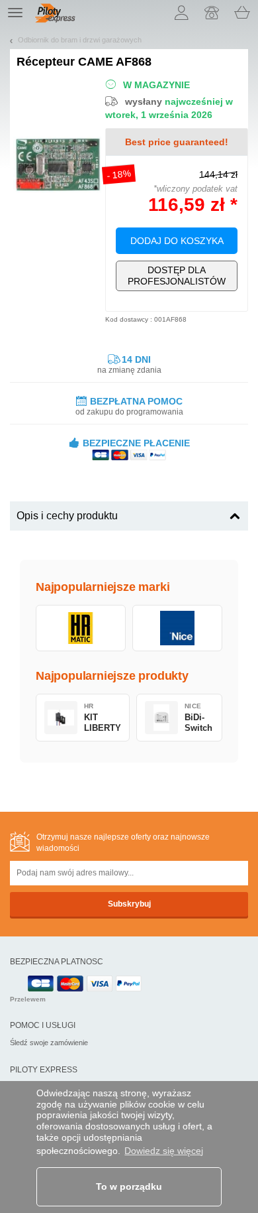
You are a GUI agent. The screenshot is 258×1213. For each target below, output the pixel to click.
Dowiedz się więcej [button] (163, 1150)
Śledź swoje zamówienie (49, 1043)
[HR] (81, 628)
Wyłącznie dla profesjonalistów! (177, 276)
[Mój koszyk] (242, 13)
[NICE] (177, 628)
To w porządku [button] (129, 1186)
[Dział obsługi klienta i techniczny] (211, 13)
